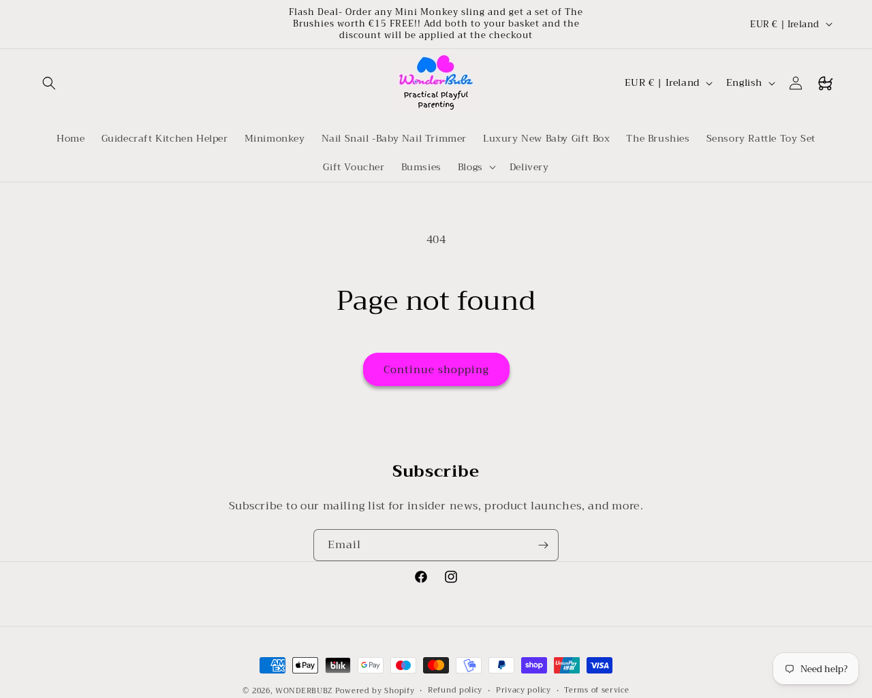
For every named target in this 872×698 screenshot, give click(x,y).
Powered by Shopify (375, 690)
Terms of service (596, 690)
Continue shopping (436, 370)
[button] (49, 83)
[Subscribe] (543, 545)
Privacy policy (523, 690)
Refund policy (455, 690)
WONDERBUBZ (303, 690)
